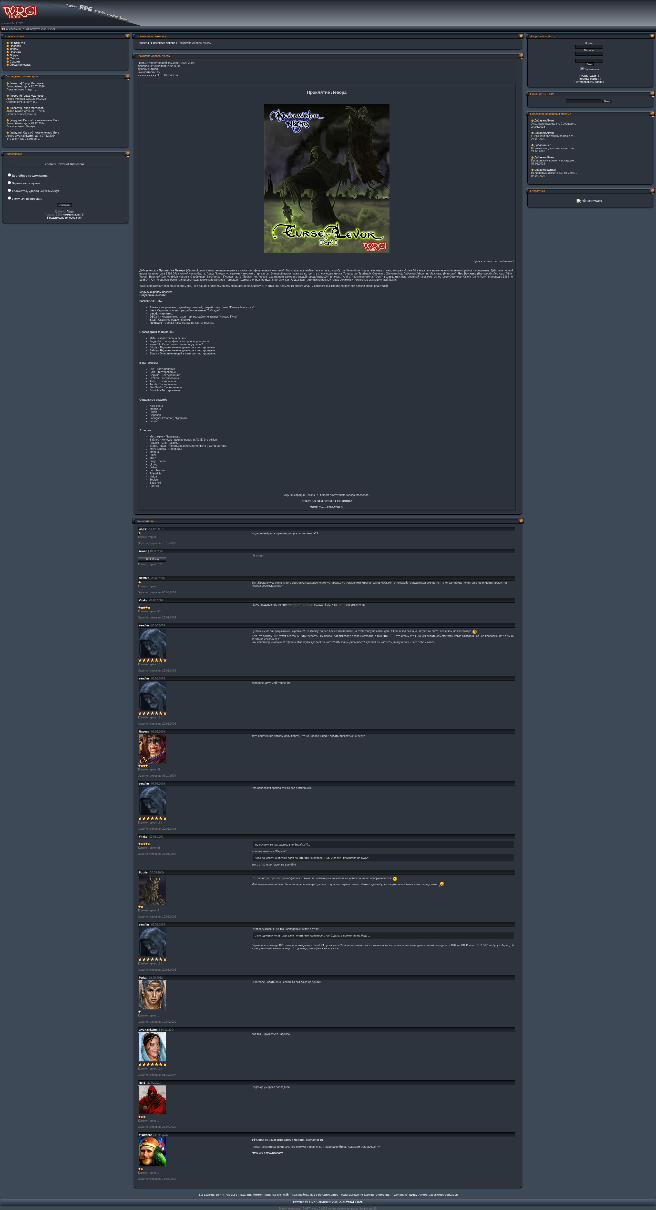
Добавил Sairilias (545, 169)
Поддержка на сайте (152, 295)
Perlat (143, 977)
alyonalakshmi (148, 1029)
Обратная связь (20, 64)
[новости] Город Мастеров (27, 83)
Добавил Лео (543, 145)
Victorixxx (145, 1134)
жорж (143, 529)
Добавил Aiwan (544, 120)
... (36, 89)
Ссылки (15, 61)
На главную (17, 42)
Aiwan (70, 211)
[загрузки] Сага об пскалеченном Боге (34, 120)
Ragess (144, 731)
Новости (15, 52)
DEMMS (144, 578)
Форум (14, 55)
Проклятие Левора (163, 42)
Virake (143, 600)
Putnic (143, 872)
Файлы (14, 48)
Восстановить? (589, 78)
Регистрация (589, 75)
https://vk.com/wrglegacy (267, 1152)
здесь (413, 1194)
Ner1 (142, 1082)
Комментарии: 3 (73, 214)
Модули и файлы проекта (155, 291)
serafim (144, 625)
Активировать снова (589, 81)
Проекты (15, 45)
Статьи (14, 58)
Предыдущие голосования (64, 217)
